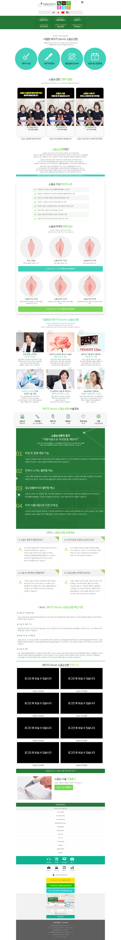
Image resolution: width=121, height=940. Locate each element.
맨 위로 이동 (65, 922)
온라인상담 (49, 862)
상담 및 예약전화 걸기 (61, 875)
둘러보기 (64, 870)
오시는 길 (72, 870)
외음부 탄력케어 (60, 849)
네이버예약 (64, 862)
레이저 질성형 (60, 812)
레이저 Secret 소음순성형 (60, 808)
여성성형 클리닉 (60, 804)
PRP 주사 (60, 838)
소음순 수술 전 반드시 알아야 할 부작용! (89, 139)
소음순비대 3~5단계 (60, 309)
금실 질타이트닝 (60, 830)
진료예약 (57, 862)
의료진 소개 (56, 870)
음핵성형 (60, 845)
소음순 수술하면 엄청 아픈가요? (31, 139)
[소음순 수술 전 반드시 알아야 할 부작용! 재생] (90, 112)
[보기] (64, 913)
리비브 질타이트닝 (60, 819)
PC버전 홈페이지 (57, 922)
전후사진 (72, 862)
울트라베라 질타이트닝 (60, 823)
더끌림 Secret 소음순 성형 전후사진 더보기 (60, 771)
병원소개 (49, 870)
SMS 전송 (60, 916)
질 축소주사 (60, 834)
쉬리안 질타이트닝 (60, 815)
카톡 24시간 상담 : (60, 880)
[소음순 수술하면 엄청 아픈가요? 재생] (31, 112)
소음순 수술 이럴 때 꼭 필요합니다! (60, 139)
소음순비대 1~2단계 (60, 269)
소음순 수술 (64, 787)
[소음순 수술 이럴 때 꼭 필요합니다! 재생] (60, 112)
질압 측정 (60, 852)
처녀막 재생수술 (60, 841)
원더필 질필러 (60, 827)
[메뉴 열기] (82, 2)
